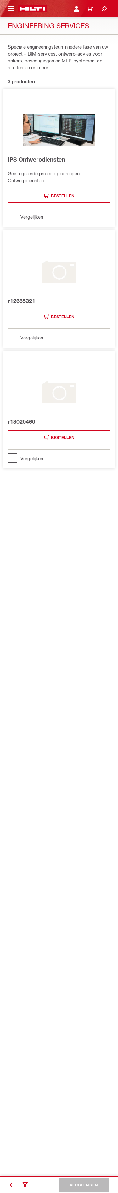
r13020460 (21, 421)
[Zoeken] (104, 9)
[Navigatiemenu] (11, 9)
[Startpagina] (32, 8)
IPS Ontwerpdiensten (36, 159)
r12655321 (21, 300)
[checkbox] (59, 216)
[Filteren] (25, 1185)
